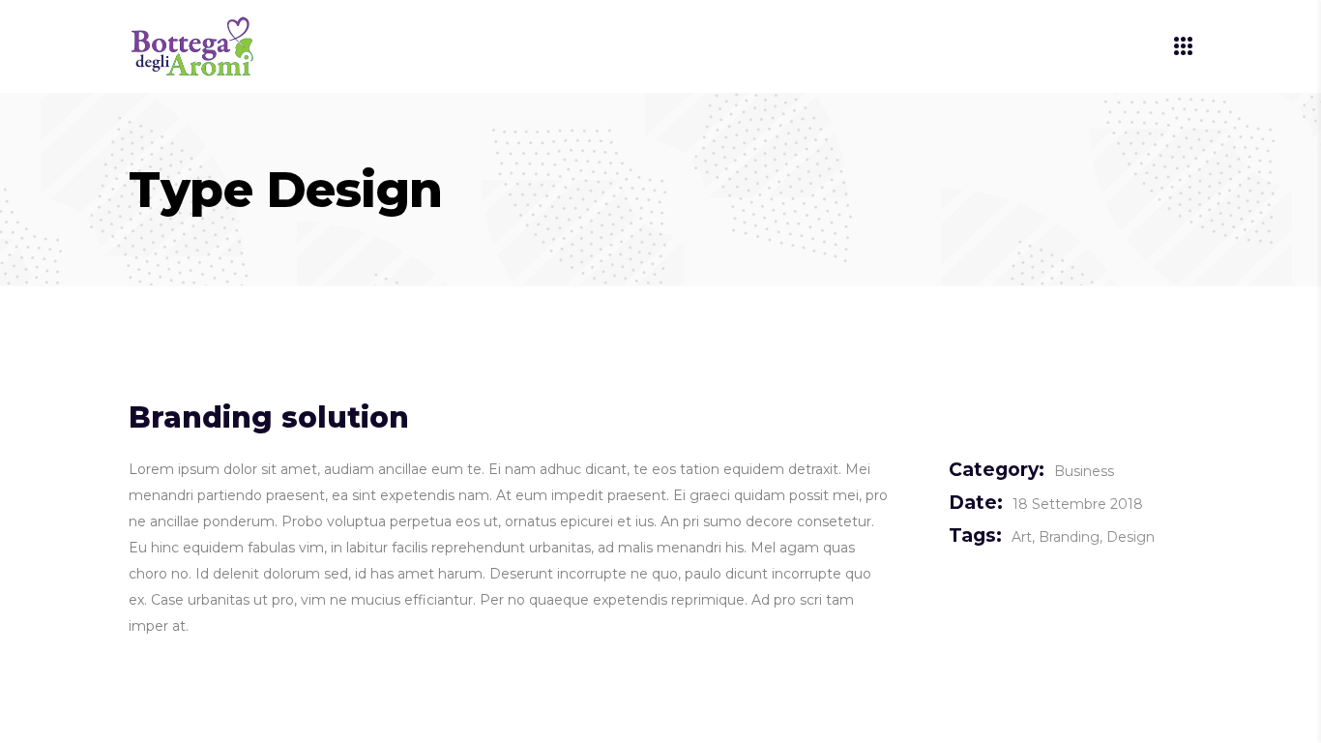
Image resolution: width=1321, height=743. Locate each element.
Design (1130, 537)
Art (1022, 537)
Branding (1069, 537)
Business (1084, 471)
